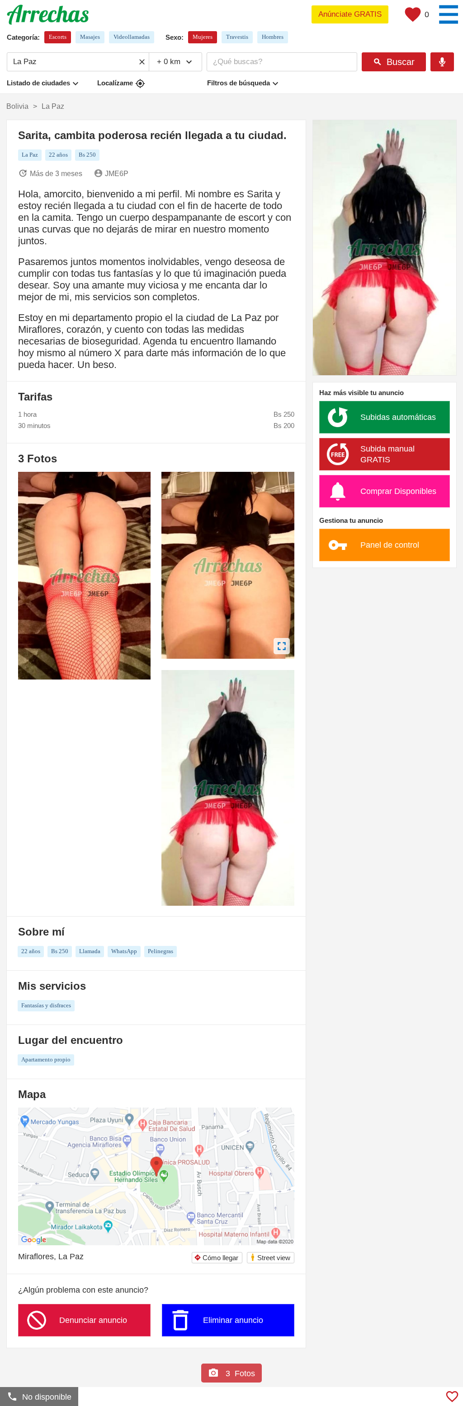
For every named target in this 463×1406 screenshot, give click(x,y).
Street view (270, 1257)
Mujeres (203, 36)
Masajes (90, 36)
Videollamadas (131, 36)
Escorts (57, 36)
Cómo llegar (216, 1258)
